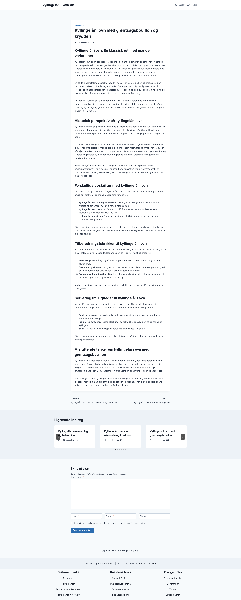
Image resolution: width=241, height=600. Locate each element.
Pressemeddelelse (173, 578)
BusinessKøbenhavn (120, 584)
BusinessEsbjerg (120, 595)
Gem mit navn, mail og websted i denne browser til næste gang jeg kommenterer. (110, 523)
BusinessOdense (120, 589)
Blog (195, 5)
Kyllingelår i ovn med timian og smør (152, 400)
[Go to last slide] (58, 437)
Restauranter (68, 584)
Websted (144, 516)
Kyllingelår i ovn (182, 5)
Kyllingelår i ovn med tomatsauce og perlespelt (94, 400)
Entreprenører (173, 595)
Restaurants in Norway (68, 595)
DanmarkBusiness (120, 578)
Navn (75, 516)
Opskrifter (80, 25)
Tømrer (172, 589)
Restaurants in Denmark (68, 589)
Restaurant (68, 578)
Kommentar (77, 477)
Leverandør (173, 584)
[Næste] (183, 437)
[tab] (115, 449)
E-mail (110, 516)
